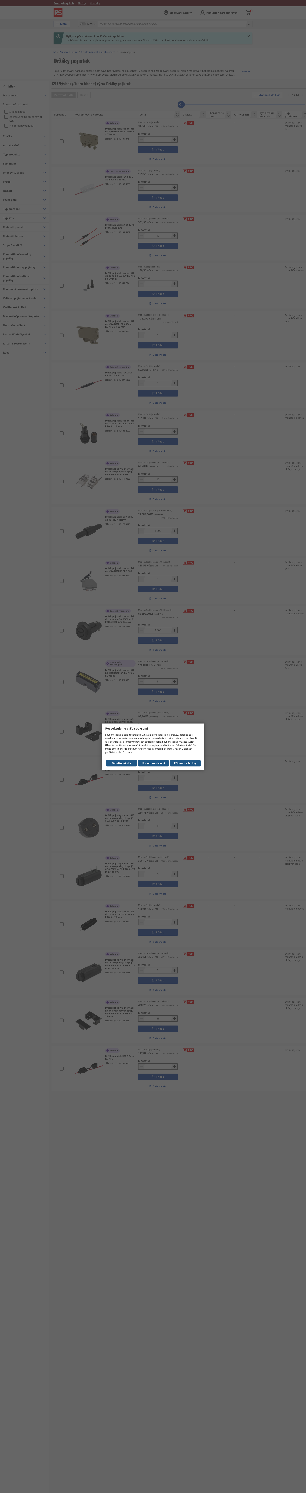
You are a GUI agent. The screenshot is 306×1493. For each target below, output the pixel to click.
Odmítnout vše (121, 763)
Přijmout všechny (185, 763)
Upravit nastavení (153, 763)
